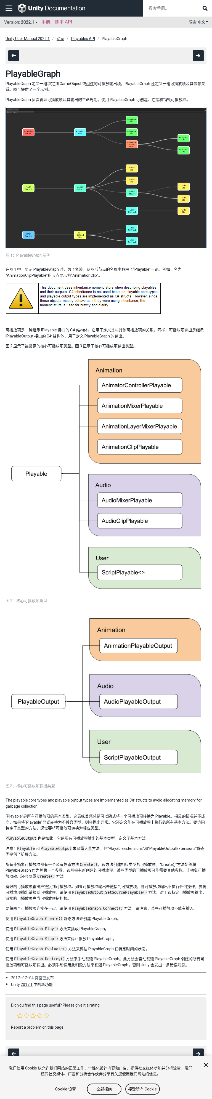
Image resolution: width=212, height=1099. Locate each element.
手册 (45, 22)
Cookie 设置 (65, 1089)
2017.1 (27, 984)
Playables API (83, 38)
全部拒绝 (104, 1089)
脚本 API (63, 22)
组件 (90, 83)
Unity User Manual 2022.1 (28, 38)
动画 (60, 38)
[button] (20, 1015)
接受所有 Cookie (142, 1089)
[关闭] (206, 1065)
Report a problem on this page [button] (37, 1027)
